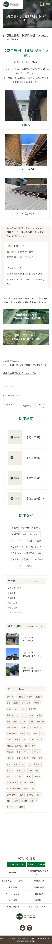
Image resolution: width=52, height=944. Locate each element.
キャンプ (10, 770)
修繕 (33, 758)
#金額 (25, 559)
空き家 (29, 697)
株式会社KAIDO (13, 709)
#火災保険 (16, 553)
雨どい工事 (12, 602)
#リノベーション (31, 534)
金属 (26, 746)
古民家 (20, 807)
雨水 (42, 733)
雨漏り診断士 (12, 733)
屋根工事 (6, 395)
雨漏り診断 (15, 395)
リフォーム (19, 776)
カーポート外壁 (12, 727)
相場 (28, 776)
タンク (22, 721)
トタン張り (26, 703)
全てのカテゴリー (15, 587)
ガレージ (33, 801)
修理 (23, 727)
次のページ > (42, 406)
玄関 (8, 801)
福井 (18, 758)
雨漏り (15, 764)
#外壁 (29, 540)
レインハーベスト (35, 727)
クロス (9, 739)
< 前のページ (9, 406)
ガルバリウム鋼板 (13, 788)
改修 (15, 721)
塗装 (8, 703)
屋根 (33, 788)
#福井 (15, 527)
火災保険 (10, 752)
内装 (23, 739)
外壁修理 (37, 776)
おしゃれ (23, 782)
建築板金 (30, 795)
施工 (21, 795)
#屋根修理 (36, 546)
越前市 (39, 715)
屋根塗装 (40, 721)
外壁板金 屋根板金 (14, 746)
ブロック (37, 752)
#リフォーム (17, 540)
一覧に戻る (26, 406)
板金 (31, 782)
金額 (8, 721)
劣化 (23, 764)
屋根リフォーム (12, 715)
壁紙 (16, 739)
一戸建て (10, 758)
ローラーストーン (35, 739)
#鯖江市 (16, 534)
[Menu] (48, 4)
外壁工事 (11, 597)
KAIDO (36, 703)
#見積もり (14, 559)
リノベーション (14, 612)
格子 (28, 733)
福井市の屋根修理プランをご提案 (19, 373)
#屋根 (38, 540)
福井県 (26, 758)
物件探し (20, 697)
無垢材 (31, 721)
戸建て (15, 801)
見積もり (37, 764)
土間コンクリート (23, 752)
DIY (24, 709)
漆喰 (21, 733)
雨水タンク (21, 770)
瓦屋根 (25, 788)
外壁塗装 (38, 697)
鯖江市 (24, 801)
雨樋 (30, 770)
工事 (40, 758)
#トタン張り (26, 565)
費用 (33, 746)
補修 (8, 764)
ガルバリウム (12, 782)
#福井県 (25, 527)
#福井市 (36, 527)
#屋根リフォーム (19, 546)
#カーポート (37, 559)
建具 (38, 795)
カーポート (11, 807)
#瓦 (39, 553)
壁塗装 (15, 703)
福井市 (9, 776)
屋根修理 (32, 709)
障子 (35, 733)
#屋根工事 (29, 553)
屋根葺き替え (12, 795)
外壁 (37, 770)
